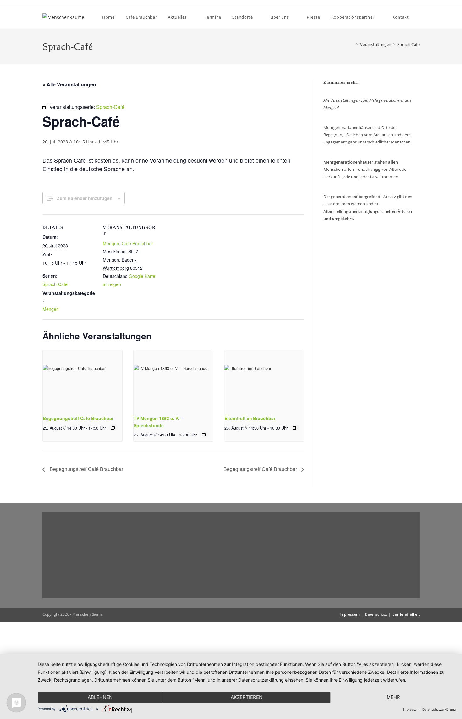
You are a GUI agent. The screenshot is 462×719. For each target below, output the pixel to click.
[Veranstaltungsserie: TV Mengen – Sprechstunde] (204, 434)
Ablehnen (100, 697)
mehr (393, 697)
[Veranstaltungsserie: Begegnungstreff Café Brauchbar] (113, 428)
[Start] (351, 44)
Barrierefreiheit (406, 614)
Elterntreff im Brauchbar (249, 418)
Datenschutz (376, 614)
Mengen (50, 309)
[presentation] (82, 380)
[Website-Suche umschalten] (419, 17)
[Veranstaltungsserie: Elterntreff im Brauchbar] (295, 428)
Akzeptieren (246, 697)
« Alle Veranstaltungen (69, 84)
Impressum (350, 614)
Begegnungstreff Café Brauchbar (78, 418)
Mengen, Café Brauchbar (128, 243)
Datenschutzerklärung (439, 709)
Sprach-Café (408, 44)
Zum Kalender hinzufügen (85, 198)
